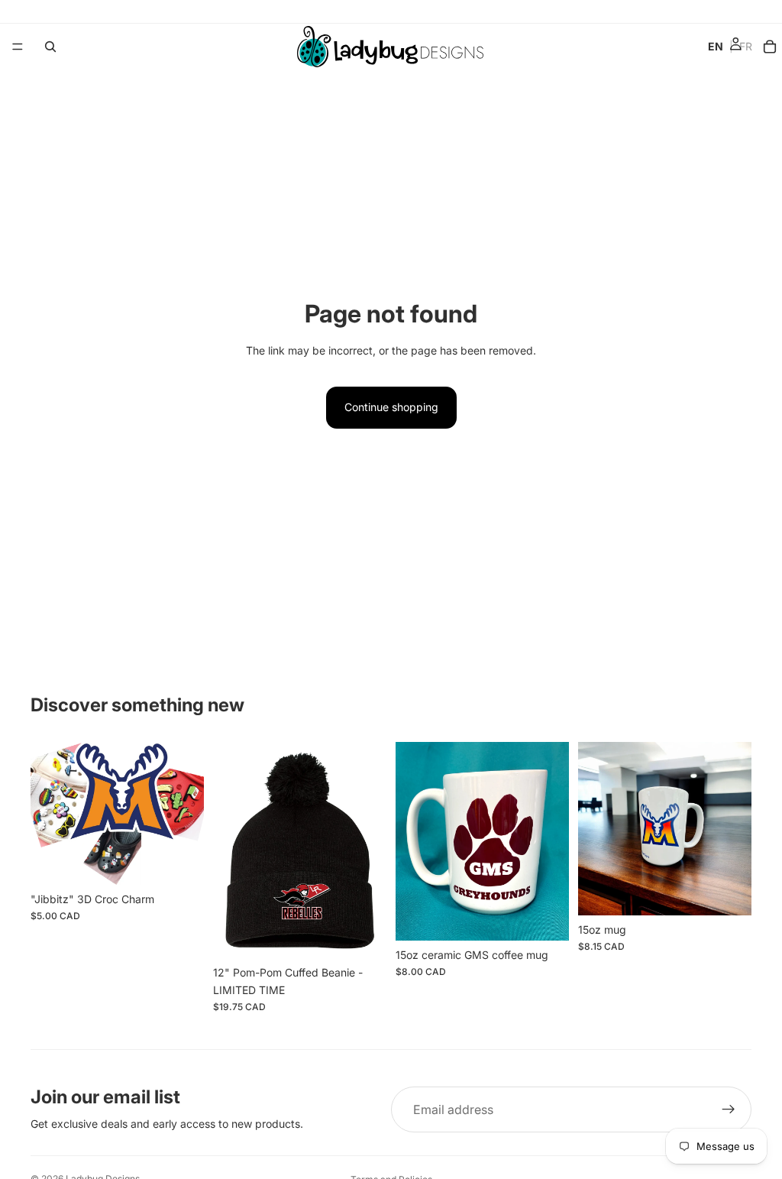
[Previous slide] (47, 813)
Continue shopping (391, 406)
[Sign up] (729, 1109)
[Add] (180, 861)
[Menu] (17, 46)
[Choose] (362, 934)
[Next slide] (187, 813)
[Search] (50, 46)
